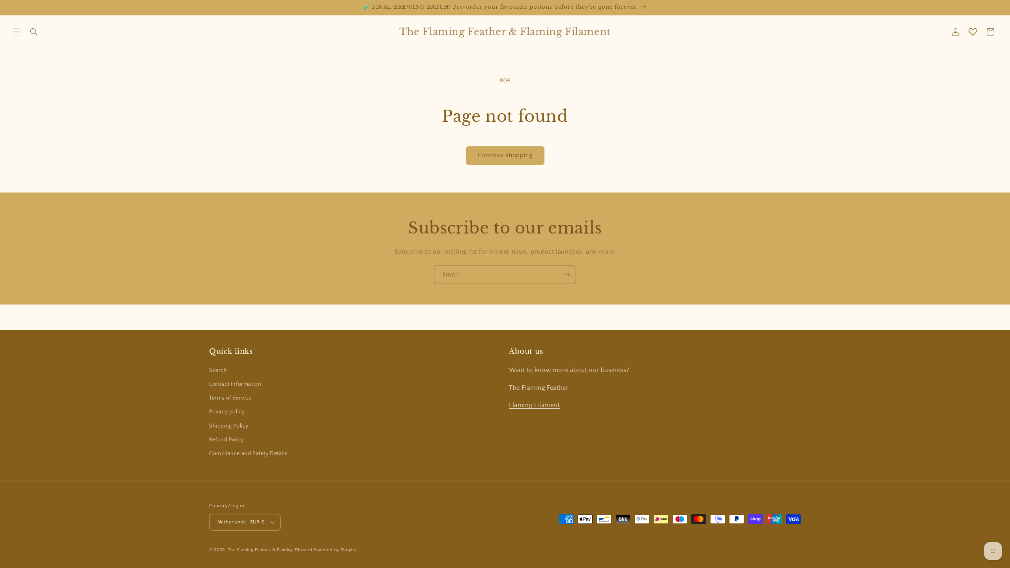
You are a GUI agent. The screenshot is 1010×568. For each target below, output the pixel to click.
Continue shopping (505, 155)
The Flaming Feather (539, 387)
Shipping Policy (229, 426)
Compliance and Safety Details (248, 453)
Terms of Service (230, 398)
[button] (16, 32)
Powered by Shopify (335, 549)
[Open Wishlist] (973, 32)
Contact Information (235, 384)
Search (218, 370)
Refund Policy (226, 440)
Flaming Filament (534, 405)
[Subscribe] (567, 274)
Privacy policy (227, 412)
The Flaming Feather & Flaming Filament (270, 549)
